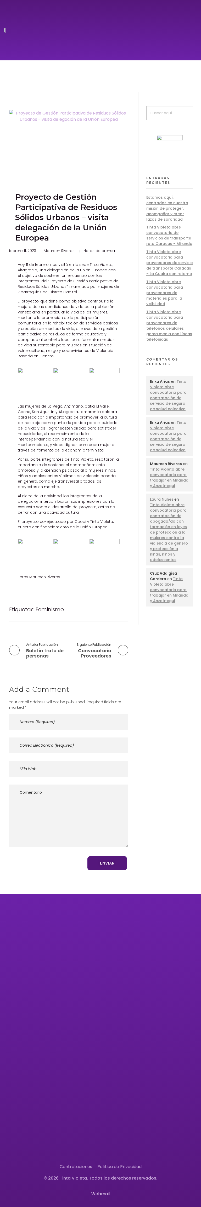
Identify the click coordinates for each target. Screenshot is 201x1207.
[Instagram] (123, 1135)
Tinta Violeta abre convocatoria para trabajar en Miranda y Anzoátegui (169, 477)
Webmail (100, 1194)
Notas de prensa (99, 250)
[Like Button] (117, 609)
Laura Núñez (161, 499)
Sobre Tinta (122, 947)
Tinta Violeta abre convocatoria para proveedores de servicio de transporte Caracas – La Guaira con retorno (169, 262)
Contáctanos (125, 1007)
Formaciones (124, 971)
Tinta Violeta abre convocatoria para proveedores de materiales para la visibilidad (164, 292)
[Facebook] (111, 1135)
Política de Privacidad (119, 1167)
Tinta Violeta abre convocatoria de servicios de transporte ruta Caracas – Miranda (169, 235)
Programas (122, 959)
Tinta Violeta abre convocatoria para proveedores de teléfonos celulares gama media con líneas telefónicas (169, 325)
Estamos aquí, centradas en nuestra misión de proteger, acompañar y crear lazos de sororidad (167, 208)
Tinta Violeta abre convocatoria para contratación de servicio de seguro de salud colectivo (168, 395)
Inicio (116, 935)
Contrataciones (76, 1167)
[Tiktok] (158, 1135)
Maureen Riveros (59, 250)
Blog (115, 995)
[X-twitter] (134, 1135)
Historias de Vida (128, 983)
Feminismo (50, 609)
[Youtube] (146, 1135)
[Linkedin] (170, 1135)
